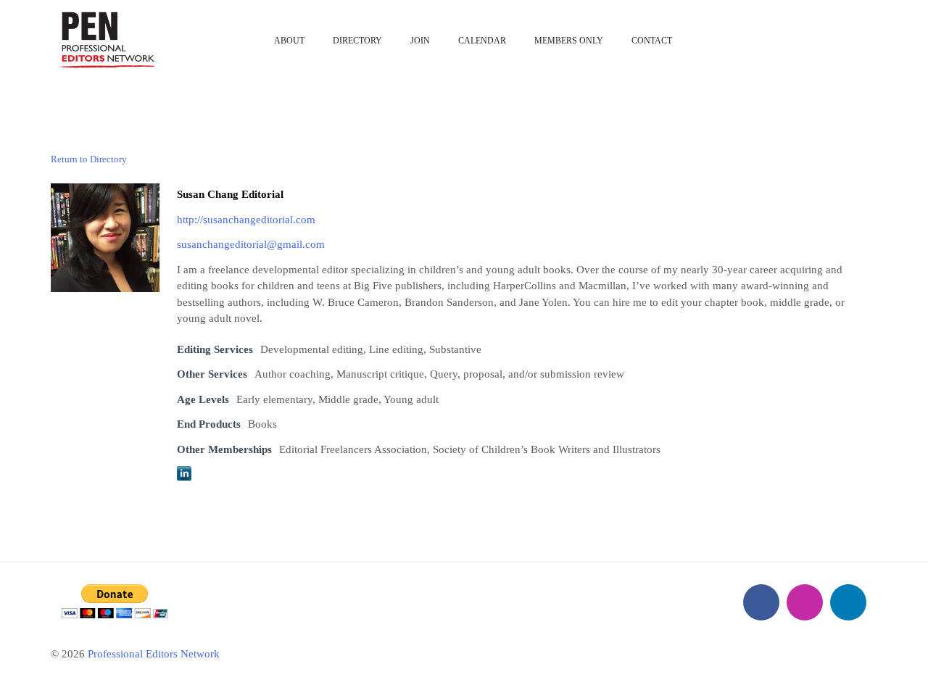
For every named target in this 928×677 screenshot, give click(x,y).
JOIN (420, 41)
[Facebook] (761, 602)
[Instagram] (805, 602)
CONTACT (651, 41)
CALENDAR (482, 41)
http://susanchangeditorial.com (246, 219)
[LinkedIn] (848, 602)
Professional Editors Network (154, 654)
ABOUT (289, 41)
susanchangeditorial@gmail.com (251, 244)
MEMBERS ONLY (568, 41)
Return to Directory (89, 159)
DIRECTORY (357, 41)
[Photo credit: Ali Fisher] (105, 236)
